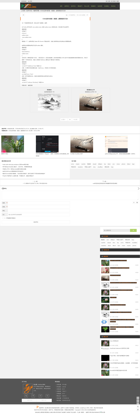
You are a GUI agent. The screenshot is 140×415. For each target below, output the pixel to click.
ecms (72, 164)
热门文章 (108, 1)
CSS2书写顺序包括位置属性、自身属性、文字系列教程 (124, 363)
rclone (118, 164)
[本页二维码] (138, 409)
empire (77, 164)
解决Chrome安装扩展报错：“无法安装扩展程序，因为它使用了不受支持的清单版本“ (24, 173)
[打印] (66, 15)
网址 (4, 210)
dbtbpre (100, 164)
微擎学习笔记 (4, 153)
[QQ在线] (33, 396)
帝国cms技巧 (88, 167)
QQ (3, 214)
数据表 (89, 164)
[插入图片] (137, 202)
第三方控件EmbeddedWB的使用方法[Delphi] (121, 290)
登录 (31, 1)
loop (112, 167)
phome (123, 164)
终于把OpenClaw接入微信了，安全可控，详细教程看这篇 (17, 166)
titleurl (128, 164)
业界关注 (66, 6)
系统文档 (107, 167)
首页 (61, 6)
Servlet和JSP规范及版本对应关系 (118, 370)
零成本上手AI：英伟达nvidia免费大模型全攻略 (14, 169)
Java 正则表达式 (114, 341)
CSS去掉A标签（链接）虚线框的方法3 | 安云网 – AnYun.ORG (24, 130)
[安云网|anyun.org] (102, 412)
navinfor (83, 164)
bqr (105, 164)
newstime (80, 167)
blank (109, 164)
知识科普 (100, 6)
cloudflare (100, 167)
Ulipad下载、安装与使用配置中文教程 (119, 355)
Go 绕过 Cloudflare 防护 (76, 153)
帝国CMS (73, 167)
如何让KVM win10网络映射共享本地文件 (13, 171)
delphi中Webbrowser (115, 275)
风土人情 (86, 6)
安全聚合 (106, 6)
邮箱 (5, 207)
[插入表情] (134, 202)
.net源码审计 (113, 297)
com (113, 164)
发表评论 (72, 15)
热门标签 (113, 1)
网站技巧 (80, 6)
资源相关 (93, 6)
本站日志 (113, 6)
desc (94, 167)
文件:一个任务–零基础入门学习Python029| (121, 312)
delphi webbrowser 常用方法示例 (118, 260)
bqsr (133, 164)
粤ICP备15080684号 (95, 412)
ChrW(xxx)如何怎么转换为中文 (118, 305)
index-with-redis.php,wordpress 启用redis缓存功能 (16, 164)
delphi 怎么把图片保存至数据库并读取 (119, 268)
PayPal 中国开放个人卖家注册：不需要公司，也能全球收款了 (18, 176)
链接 (118, 1)
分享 (76, 119)
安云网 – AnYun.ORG (30, 6)
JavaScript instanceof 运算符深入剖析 (119, 348)
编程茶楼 (36, 11)
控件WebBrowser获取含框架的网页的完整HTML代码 (123, 282)
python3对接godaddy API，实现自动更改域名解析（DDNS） (120, 153)
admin (33, 128)
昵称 (5, 203)
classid (94, 164)
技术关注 (73, 6)
